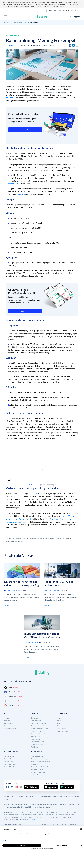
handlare (33, 493)
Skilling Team (12, 45)
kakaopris (10, 522)
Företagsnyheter (10, 728)
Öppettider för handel (38, 723)
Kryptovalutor (61, 728)
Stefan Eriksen (12, 590)
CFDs (24, 541)
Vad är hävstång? (36, 739)
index (30, 519)
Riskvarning (32, 819)
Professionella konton (38, 742)
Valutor (59, 718)
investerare (10, 98)
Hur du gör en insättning (39, 759)
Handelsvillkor (35, 736)
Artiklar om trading (37, 744)
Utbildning (34, 747)
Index (59, 723)
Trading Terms (18, 22)
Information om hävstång (39, 728)
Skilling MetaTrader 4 (11, 764)
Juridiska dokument (37, 775)
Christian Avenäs (32, 642)
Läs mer (7, 605)
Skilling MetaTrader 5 (11, 767)
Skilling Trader (9, 756)
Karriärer (7, 721)
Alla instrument (36, 721)
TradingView (8, 761)
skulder (54, 92)
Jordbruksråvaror (62, 731)
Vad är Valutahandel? (38, 734)
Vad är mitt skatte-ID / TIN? (40, 767)
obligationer (13, 184)
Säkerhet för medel (10, 726)
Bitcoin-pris (54, 519)
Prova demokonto (25, 130)
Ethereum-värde (67, 519)
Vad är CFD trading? (37, 731)
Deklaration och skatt (38, 769)
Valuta (71, 516)
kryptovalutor (11, 519)
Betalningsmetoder (37, 756)
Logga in (76, 17)
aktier (65, 516)
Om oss (7, 718)
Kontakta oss (65, 10)
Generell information (38, 772)
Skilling (6, 22)
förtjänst (21, 194)
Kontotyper (35, 718)
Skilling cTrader (9, 759)
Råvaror (59, 726)
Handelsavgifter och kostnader (41, 726)
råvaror (21, 519)
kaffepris (18, 522)
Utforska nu (25, 311)
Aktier (59, 721)
